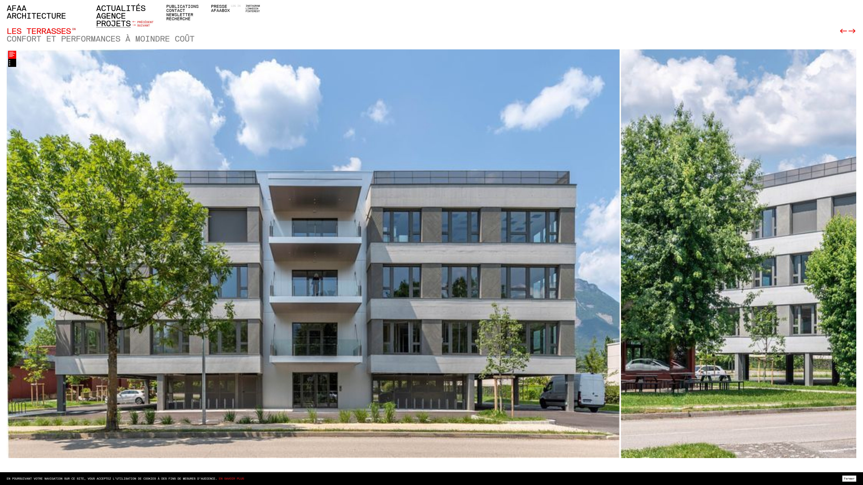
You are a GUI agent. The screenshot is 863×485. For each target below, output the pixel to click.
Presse (219, 6)
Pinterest (253, 11)
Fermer (849, 478)
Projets (113, 23)
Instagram (253, 5)
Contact (175, 11)
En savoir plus (231, 478)
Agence (111, 16)
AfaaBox (220, 11)
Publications (182, 6)
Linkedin (252, 8)
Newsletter (179, 15)
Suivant (143, 25)
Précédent (144, 22)
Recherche (178, 19)
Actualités (121, 8)
